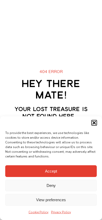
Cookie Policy (38, 212)
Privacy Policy (61, 212)
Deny (51, 185)
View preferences (51, 200)
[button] (94, 122)
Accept (51, 171)
